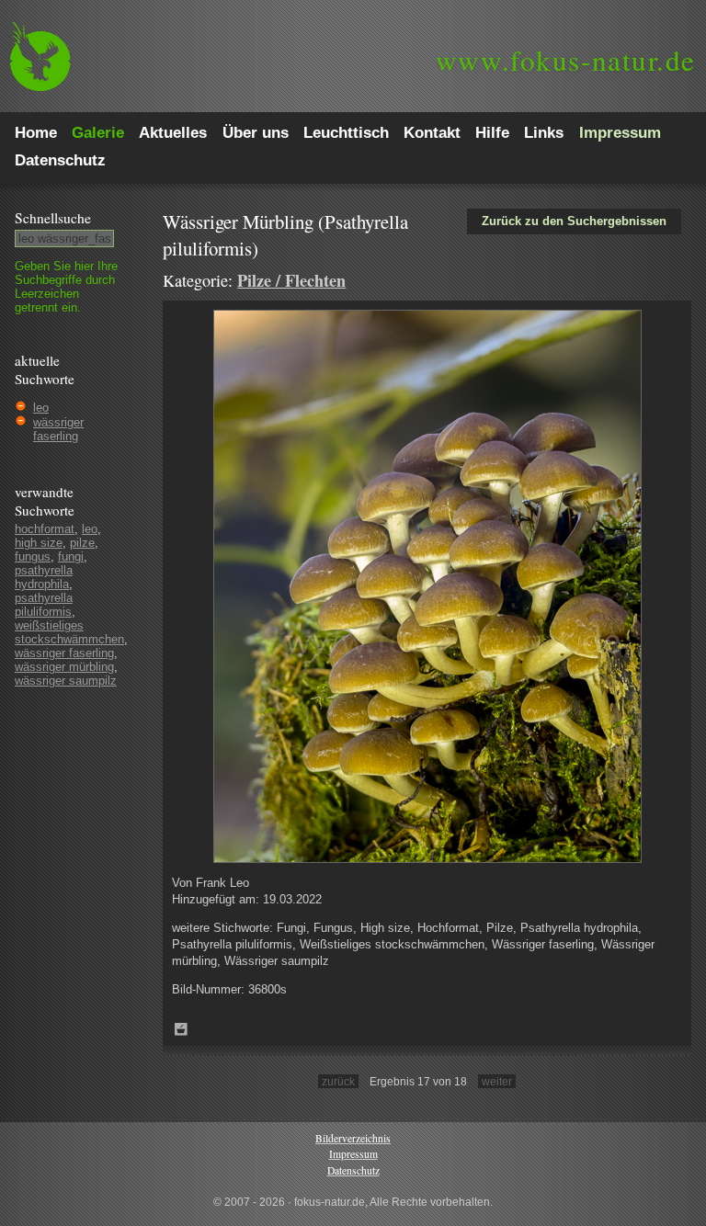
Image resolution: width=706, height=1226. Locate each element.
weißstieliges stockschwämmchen (69, 632)
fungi (71, 556)
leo (41, 407)
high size (39, 543)
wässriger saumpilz (66, 680)
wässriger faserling (58, 429)
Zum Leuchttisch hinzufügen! (181, 1029)
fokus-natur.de (566, 59)
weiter (497, 1081)
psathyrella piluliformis (44, 605)
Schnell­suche (53, 218)
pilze (82, 543)
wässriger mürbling (64, 667)
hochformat (44, 529)
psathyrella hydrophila (44, 577)
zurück (338, 1081)
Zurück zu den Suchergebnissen (574, 221)
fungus (33, 556)
